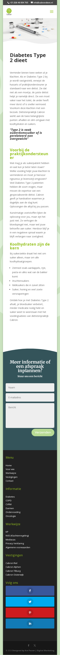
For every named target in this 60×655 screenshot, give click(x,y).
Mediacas (11, 539)
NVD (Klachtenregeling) (17, 535)
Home (9, 465)
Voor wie (10, 469)
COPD (9, 500)
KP (7, 531)
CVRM (9, 504)
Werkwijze (11, 473)
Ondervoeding (13, 512)
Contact (9, 480)
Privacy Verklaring (15, 543)
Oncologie (11, 516)
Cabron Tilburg (13, 570)
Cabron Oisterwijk (15, 574)
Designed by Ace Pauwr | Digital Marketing (33, 650)
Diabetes (10, 496)
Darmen (10, 508)
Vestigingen (12, 476)
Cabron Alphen (13, 566)
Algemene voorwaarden (18, 547)
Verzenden (43, 432)
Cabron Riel (11, 563)
